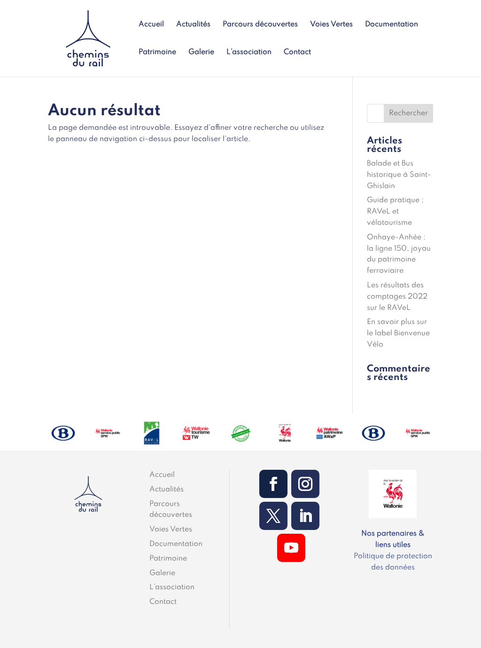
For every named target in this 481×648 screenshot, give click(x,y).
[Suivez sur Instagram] (305, 484)
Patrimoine (157, 52)
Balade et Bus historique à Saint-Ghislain (399, 175)
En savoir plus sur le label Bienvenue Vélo (398, 333)
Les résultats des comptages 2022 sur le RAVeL (397, 297)
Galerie (201, 52)
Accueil (151, 24)
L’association (249, 52)
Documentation (391, 24)
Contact (297, 52)
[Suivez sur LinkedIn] (305, 516)
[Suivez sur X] (273, 516)
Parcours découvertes (260, 24)
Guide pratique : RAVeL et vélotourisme (395, 212)
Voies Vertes (331, 24)
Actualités (193, 24)
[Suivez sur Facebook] (273, 484)
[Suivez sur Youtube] (291, 548)
